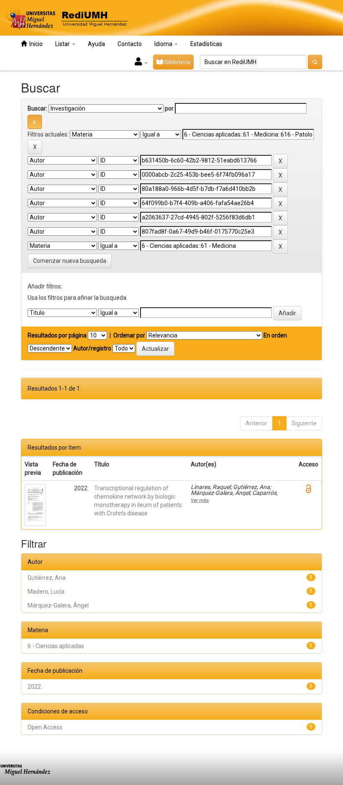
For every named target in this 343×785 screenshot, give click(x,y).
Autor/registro (92, 348)
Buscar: (37, 108)
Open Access (45, 727)
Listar (63, 44)
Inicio (35, 44)
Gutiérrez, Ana (47, 577)
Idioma (164, 44)
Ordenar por (129, 335)
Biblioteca (176, 62)
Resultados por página (57, 335)
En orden (275, 335)
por (169, 108)
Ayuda (96, 44)
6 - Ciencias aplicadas (56, 646)
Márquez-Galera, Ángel (58, 605)
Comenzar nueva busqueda (69, 260)
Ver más (200, 500)
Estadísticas (206, 44)
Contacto (130, 44)
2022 (34, 686)
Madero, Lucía (46, 591)
